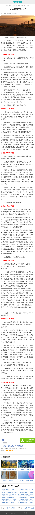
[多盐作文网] (17, 2)
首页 (14, 5)
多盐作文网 (13, 513)
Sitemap (29, 513)
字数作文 (20, 5)
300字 (27, 5)
